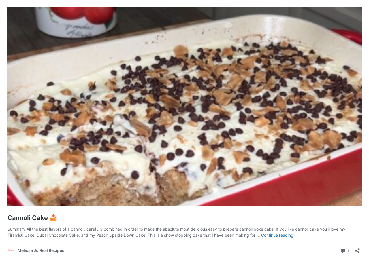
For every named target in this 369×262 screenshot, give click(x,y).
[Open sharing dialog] (357, 248)
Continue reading (277, 235)
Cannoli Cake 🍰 (32, 217)
